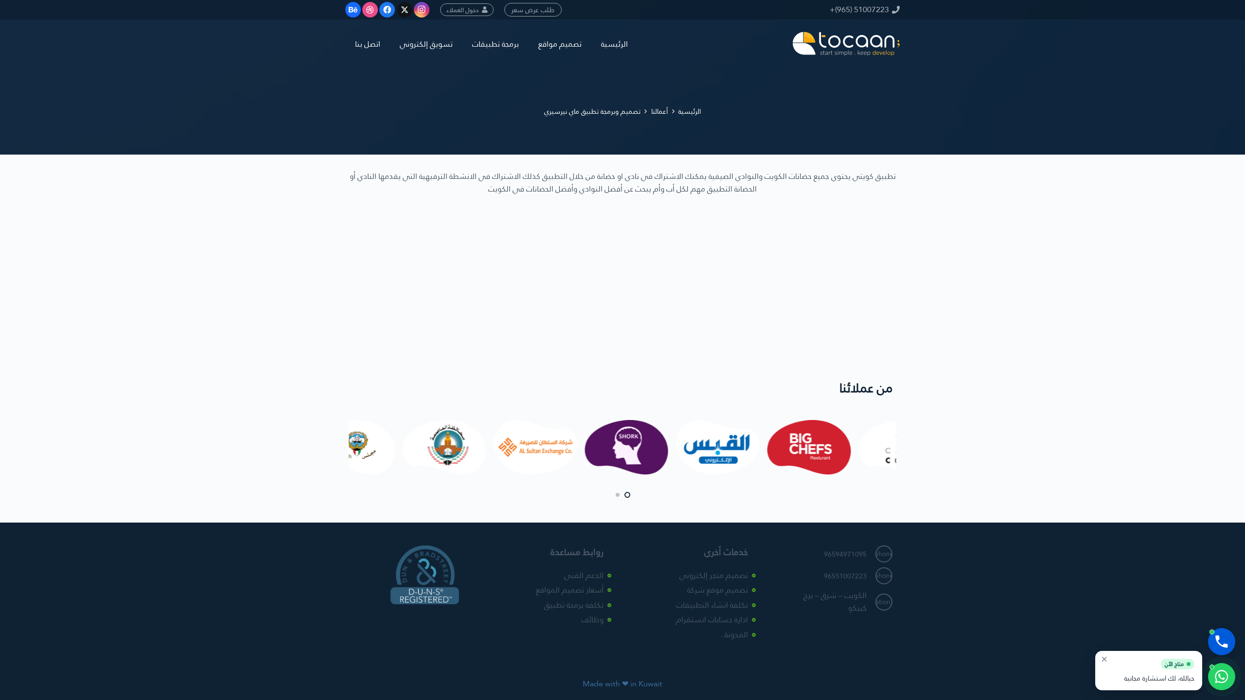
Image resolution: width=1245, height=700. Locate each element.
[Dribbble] (370, 10)
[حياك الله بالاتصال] (1221, 641)
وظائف (593, 619)
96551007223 (845, 576)
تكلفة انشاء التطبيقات (712, 605)
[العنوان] (846, 44)
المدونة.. (734, 635)
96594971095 (845, 554)
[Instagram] (421, 10)
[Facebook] (387, 10)
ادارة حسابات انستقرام (712, 619)
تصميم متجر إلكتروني (713, 575)
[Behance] (353, 10)
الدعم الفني (584, 575)
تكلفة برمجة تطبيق (574, 605)
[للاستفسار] (1221, 676)
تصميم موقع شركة (717, 590)
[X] (404, 10)
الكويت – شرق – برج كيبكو (835, 601)
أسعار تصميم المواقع (570, 590)
